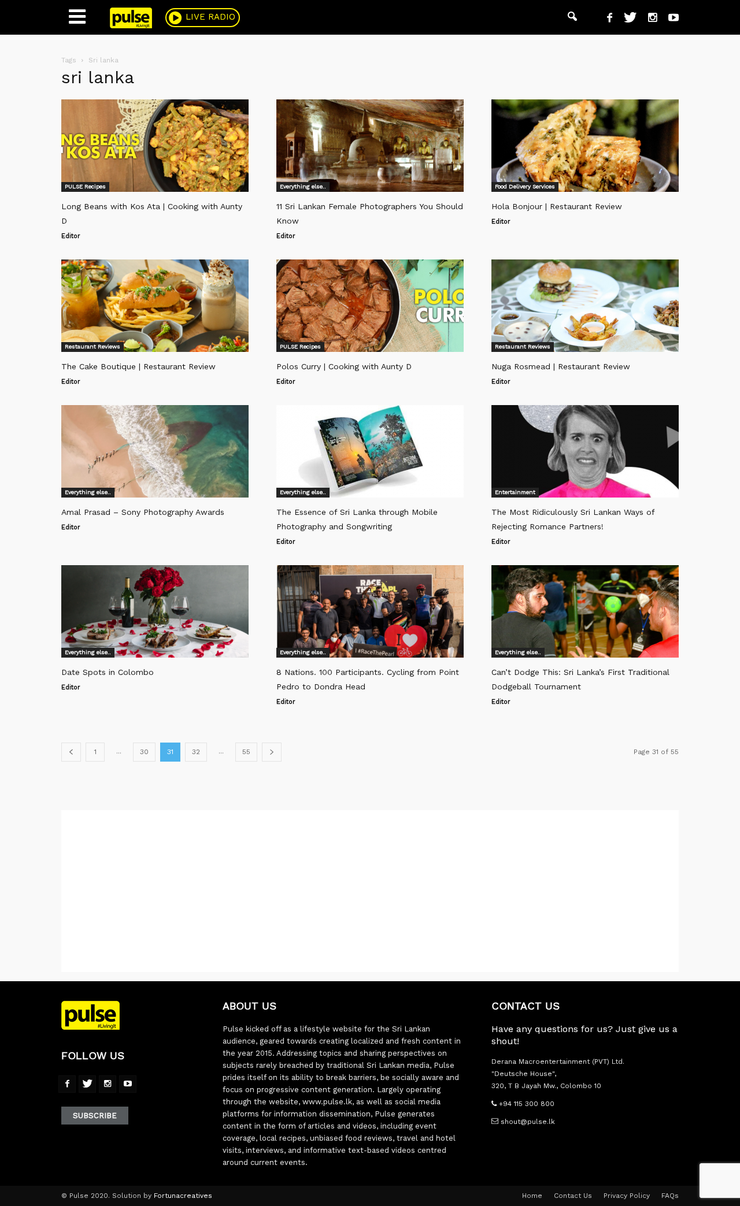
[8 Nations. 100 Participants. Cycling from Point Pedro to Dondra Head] (370, 611)
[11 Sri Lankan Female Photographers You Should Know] (370, 145)
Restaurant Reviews (92, 346)
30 (144, 752)
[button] (572, 17)
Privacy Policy (627, 1196)
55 (246, 752)
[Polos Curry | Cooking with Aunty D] (370, 305)
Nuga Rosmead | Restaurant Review (560, 366)
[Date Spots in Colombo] (155, 611)
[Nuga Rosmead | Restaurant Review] (585, 305)
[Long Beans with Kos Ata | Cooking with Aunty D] (155, 145)
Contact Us (573, 1196)
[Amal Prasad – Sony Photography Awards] (155, 451)
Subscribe (95, 1115)
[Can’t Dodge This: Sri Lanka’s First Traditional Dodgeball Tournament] (585, 611)
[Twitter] (626, 19)
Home (532, 1196)
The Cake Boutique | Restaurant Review (138, 366)
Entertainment (515, 492)
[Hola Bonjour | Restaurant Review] (585, 145)
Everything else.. (303, 186)
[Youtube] (669, 19)
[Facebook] (605, 19)
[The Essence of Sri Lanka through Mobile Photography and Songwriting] (370, 451)
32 (196, 752)
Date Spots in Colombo (107, 672)
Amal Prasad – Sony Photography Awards (142, 512)
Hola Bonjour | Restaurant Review (556, 206)
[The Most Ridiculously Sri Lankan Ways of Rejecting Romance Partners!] (585, 451)
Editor (70, 236)
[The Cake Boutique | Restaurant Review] (155, 305)
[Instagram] (648, 19)
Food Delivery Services (525, 186)
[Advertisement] (370, 891)
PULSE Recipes (85, 186)
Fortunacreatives (183, 1196)
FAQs (670, 1196)
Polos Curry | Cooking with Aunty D (344, 366)
